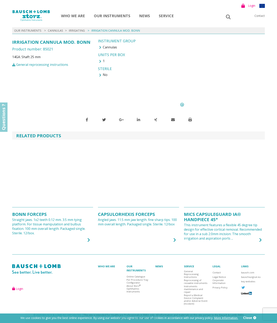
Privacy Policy (220, 287)
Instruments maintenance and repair (193, 289)
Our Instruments (112, 15)
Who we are (73, 15)
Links (245, 266)
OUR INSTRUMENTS (27, 30)
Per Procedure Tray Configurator (137, 281)
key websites (248, 281)
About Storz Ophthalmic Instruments (134, 289)
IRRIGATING (77, 30)
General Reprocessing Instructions (191, 274)
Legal (217, 266)
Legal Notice (219, 277)
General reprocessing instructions (41, 64)
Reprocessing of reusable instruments (195, 282)
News (144, 15)
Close (248, 318)
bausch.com (247, 272)
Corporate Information (219, 282)
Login (251, 5)
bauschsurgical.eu (251, 277)
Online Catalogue (136, 276)
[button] (87, 119)
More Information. (226, 318)
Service (166, 15)
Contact (259, 16)
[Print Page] (190, 119)
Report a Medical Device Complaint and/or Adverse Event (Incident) (195, 299)
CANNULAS (55, 30)
